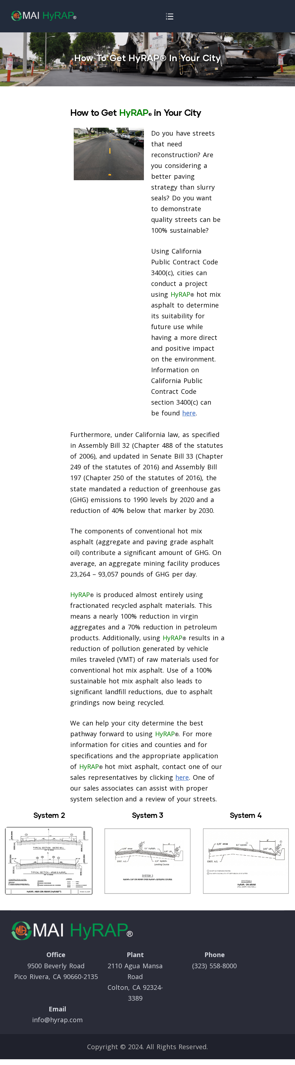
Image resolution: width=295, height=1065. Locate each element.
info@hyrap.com (57, 1019)
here (189, 413)
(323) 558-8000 (214, 965)
